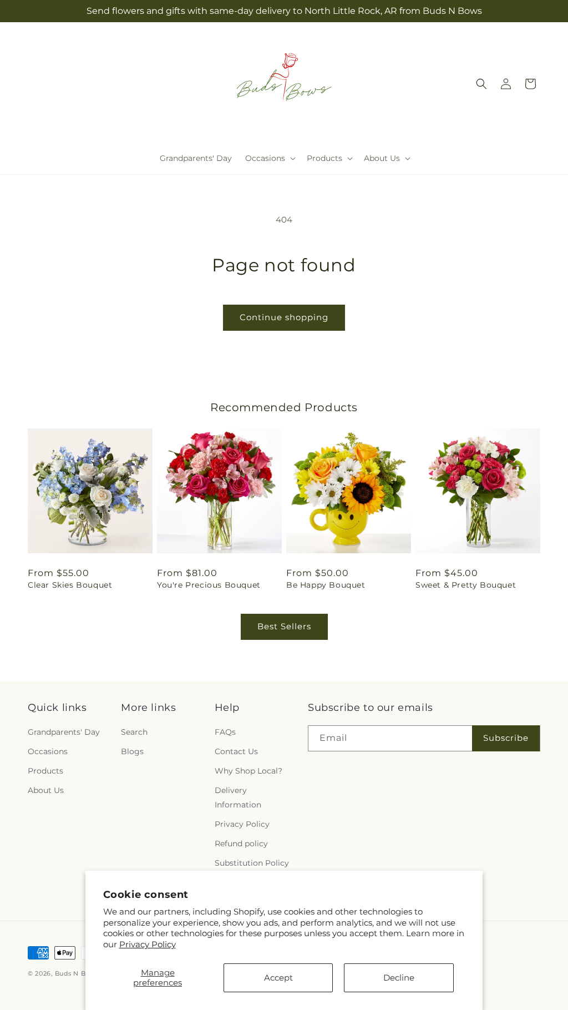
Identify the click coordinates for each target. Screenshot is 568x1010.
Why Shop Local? (248, 771)
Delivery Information (238, 797)
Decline (398, 977)
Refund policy (241, 844)
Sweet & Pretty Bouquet (465, 585)
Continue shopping (284, 317)
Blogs (132, 751)
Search (134, 732)
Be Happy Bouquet (326, 585)
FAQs (225, 732)
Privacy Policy (147, 944)
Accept (278, 977)
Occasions (48, 751)
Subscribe (506, 738)
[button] (269, 158)
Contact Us (236, 751)
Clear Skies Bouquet (70, 585)
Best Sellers (284, 626)
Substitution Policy (252, 863)
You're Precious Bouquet (209, 585)
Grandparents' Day (64, 732)
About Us (46, 790)
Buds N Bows (77, 973)
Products (45, 771)
